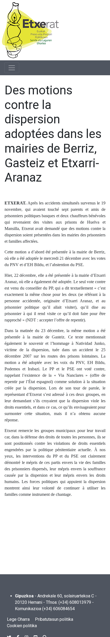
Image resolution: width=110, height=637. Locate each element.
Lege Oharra (18, 619)
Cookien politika (22, 625)
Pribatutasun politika (54, 619)
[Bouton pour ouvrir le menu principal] (11, 67)
